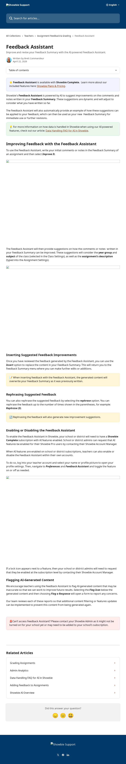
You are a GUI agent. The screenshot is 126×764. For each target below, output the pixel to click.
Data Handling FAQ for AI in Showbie (67, 130)
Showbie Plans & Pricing (51, 86)
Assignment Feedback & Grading (54, 35)
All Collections (13, 35)
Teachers (28, 35)
